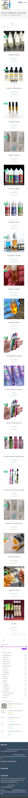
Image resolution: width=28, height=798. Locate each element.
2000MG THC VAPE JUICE (14, 155)
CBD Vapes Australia (7, 665)
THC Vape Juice (9, 752)
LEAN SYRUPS (5, 678)
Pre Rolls (4, 682)
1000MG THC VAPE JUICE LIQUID (14, 88)
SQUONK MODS (6, 686)
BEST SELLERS (5, 659)
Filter (24, 648)
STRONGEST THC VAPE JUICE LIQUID (14, 523)
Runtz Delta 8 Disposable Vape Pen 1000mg (14, 490)
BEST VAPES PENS (6, 661)
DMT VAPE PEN (6, 674)
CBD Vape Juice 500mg (14, 222)
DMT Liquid (5, 670)
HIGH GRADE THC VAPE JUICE (14, 255)
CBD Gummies (17, 752)
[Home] (1, 15)
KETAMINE (5, 676)
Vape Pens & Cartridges (7, 693)
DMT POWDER (6, 672)
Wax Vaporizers (6, 695)
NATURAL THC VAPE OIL (14, 322)
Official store (8, 790)
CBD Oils (23, 752)
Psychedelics (5, 684)
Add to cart (14, 61)
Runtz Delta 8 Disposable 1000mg (14, 423)
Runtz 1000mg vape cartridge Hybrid (13, 389)
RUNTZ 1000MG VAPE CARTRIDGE (14, 356)
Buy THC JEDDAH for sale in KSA (15, 15)
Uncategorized (6, 691)
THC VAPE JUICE (14, 53)
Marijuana (5, 680)
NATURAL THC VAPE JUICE (14, 289)
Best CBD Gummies (7, 655)
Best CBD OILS (6, 657)
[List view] (15, 24)
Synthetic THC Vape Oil (14, 590)
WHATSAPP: (4, 785)
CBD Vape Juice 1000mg (14, 188)
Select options (14, 94)
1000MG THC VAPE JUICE (14, 55)
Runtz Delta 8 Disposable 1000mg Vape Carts (14, 456)
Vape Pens (3, 752)
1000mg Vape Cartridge (14, 121)
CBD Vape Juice (11, 187)
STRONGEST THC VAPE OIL (14, 556)
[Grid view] (12, 24)
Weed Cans (5, 697)
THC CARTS (14, 623)
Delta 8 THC (5, 668)
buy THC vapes (21, 751)
